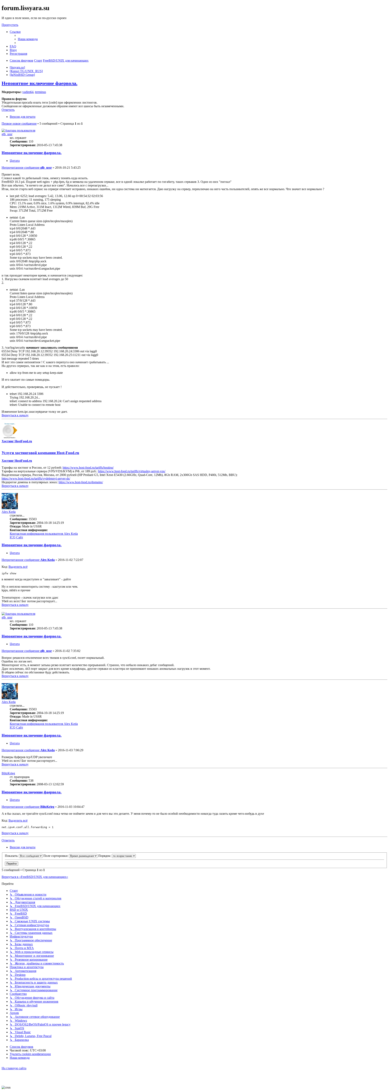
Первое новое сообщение (19, 123)
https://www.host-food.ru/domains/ (81, 482)
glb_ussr (7, 134)
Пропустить (10, 25)
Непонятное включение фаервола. (39, 83)
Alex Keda (9, 511)
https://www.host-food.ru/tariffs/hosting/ (88, 467)
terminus (40, 92)
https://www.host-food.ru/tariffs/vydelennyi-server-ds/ (36, 478)
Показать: (12, 855)
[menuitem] (28, 39)
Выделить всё (18, 566)
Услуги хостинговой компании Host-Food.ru (40, 453)
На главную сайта (14, 1068)
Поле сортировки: (56, 855)
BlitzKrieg (8, 773)
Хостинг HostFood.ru (17, 441)
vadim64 (27, 92)
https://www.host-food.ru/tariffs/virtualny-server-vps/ (131, 471)
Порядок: (105, 855)
